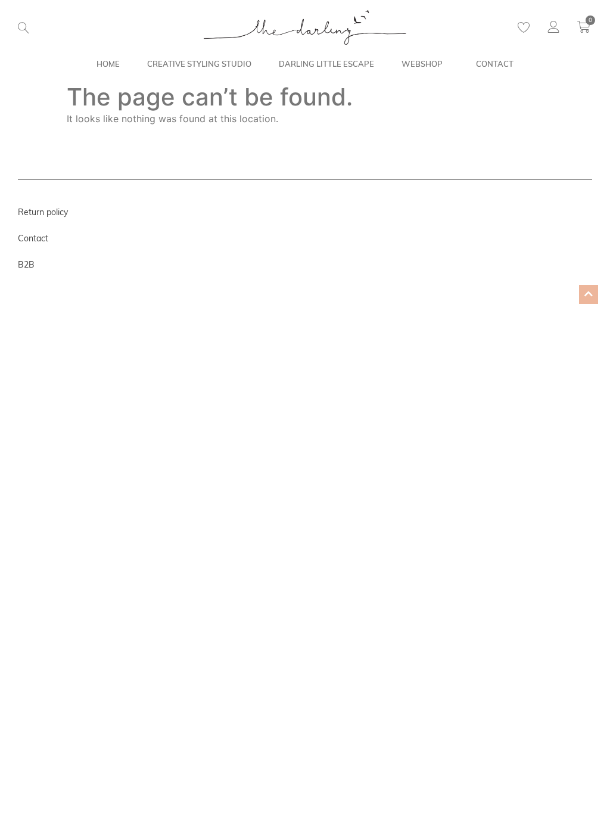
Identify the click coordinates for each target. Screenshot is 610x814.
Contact (494, 64)
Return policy (43, 212)
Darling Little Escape (326, 64)
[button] (23, 28)
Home (108, 64)
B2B (26, 264)
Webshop (422, 64)
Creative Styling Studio (199, 64)
